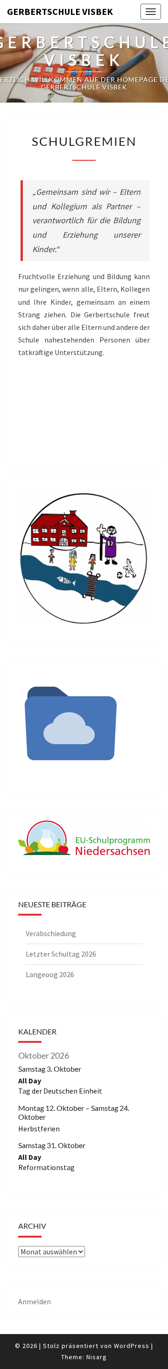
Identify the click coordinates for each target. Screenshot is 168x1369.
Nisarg (96, 1357)
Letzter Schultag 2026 (61, 953)
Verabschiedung (51, 933)
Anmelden (34, 1301)
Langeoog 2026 (50, 974)
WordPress (131, 1346)
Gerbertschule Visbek (60, 11)
